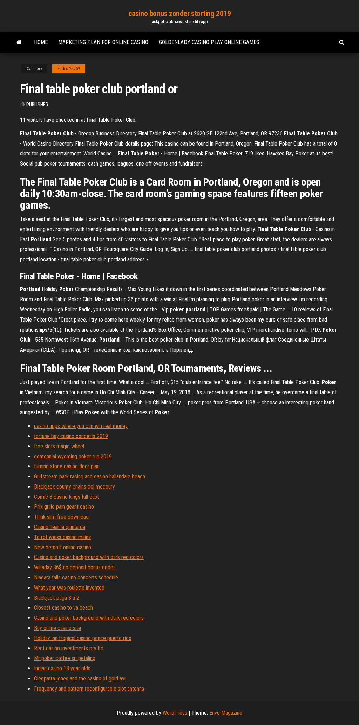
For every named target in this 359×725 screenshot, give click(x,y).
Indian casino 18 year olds (62, 668)
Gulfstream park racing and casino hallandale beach (89, 476)
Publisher (37, 104)
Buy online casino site (57, 628)
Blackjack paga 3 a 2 (56, 598)
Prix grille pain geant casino (64, 506)
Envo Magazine (225, 713)
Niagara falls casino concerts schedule (76, 577)
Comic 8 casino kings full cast (66, 497)
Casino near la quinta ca (59, 527)
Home (41, 42)
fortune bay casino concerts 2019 (71, 436)
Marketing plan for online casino (103, 42)
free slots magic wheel (59, 446)
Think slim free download (61, 516)
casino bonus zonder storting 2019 (179, 13)
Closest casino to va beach (63, 607)
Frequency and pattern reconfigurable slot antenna (89, 688)
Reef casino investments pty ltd (68, 648)
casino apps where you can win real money (81, 426)
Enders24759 (68, 68)
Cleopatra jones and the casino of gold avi (80, 678)
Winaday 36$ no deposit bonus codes (75, 567)
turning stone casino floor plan (67, 466)
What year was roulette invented (69, 587)
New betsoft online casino (62, 547)
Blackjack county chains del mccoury (74, 486)
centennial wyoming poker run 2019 (73, 456)
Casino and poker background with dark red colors (89, 557)
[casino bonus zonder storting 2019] (19, 42)
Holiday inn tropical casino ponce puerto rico (82, 638)
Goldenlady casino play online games (209, 42)
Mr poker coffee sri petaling (64, 658)
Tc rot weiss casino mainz (62, 537)
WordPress (175, 713)
